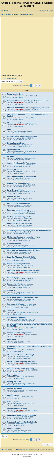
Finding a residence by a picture (19, 217)
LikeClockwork (19, 390)
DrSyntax (18, 423)
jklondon (17, 144)
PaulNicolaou (19, 158)
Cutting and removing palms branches (22, 415)
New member (12, 375)
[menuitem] (6, 10)
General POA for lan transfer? (18, 183)
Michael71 (18, 376)
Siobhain (17, 205)
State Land (11, 130)
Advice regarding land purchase (19, 223)
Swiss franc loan (13, 197)
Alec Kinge (18, 383)
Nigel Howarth (19, 96)
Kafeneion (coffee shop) (20, 307)
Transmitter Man (20, 312)
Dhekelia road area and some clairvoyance (23, 237)
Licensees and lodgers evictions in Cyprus (23, 250)
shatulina (17, 417)
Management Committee (16, 317)
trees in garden (13, 395)
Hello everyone (13, 402)
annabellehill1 (19, 259)
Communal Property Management (23, 320)
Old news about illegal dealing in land (22, 136)
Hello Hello (11, 339)
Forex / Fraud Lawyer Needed (18, 264)
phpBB (20, 454)
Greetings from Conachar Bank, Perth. (22, 422)
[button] (39, 85)
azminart (17, 265)
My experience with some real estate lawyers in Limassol (29, 230)
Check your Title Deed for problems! (21, 123)
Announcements (18, 97)
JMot (16, 232)
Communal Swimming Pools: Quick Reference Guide (27, 101)
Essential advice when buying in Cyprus (25, 111)
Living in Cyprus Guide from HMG (20, 368)
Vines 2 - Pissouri (14, 429)
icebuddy (18, 397)
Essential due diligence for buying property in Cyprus (28, 108)
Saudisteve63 (19, 178)
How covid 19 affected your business (21, 304)
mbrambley (18, 238)
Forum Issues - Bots (15, 94)
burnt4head (18, 245)
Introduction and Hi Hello (17, 408)
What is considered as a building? (20, 355)
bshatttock (18, 165)
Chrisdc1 (18, 279)
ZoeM (17, 285)
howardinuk (18, 171)
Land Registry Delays (15, 190)
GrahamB (18, 292)
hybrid (17, 225)
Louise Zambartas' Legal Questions (24, 213)
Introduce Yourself (18, 173)
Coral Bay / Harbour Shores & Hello (21, 257)
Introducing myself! (14, 388)
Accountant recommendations (19, 203)
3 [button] (36, 86)
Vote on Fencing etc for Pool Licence (21, 163)
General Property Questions (21, 133)
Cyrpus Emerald (13, 150)
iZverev (17, 356)
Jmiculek (17, 218)
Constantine (18, 299)
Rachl (17, 430)
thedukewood (19, 151)
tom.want (18, 131)
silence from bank (14, 244)
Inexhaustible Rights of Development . (22, 177)
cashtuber (18, 403)
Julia (16, 341)
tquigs (17, 198)
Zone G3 (10, 311)
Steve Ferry (18, 212)
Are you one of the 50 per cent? (19, 333)
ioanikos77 (18, 306)
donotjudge (18, 185)
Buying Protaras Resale (16, 143)
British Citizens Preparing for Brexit (21, 362)
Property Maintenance (15, 170)
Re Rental (11, 156)
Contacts (16, 398)
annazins (18, 350)
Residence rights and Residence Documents (24, 270)
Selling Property (18, 351)
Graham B (11, 291)
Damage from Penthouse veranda (20, 284)
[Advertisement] (27, 45)
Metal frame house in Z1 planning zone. (22, 297)
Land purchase (13, 277)
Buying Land (17, 314)
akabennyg (18, 319)
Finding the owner (14, 382)
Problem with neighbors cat (18, 210)
